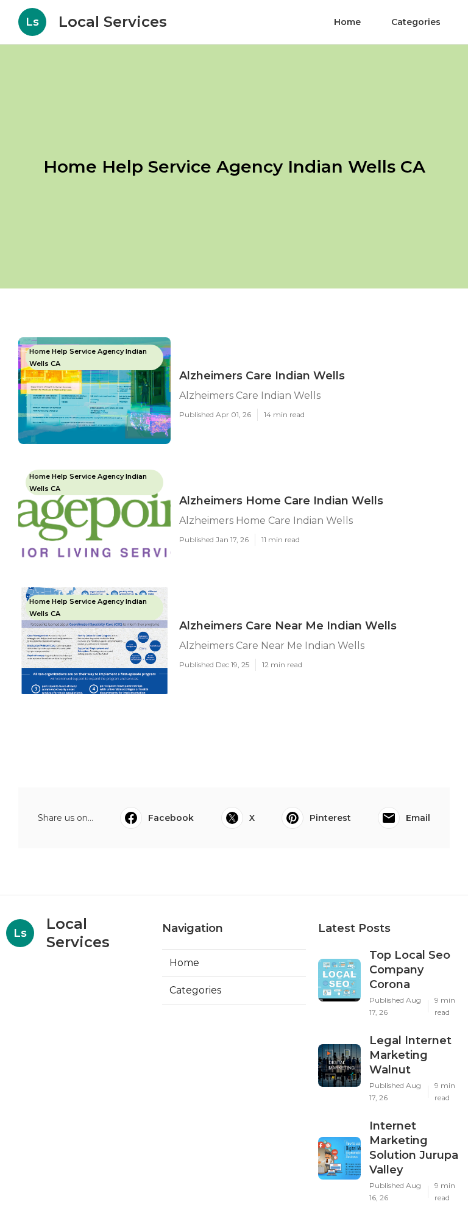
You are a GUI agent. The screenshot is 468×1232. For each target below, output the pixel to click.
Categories (416, 21)
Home (347, 21)
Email (418, 817)
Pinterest (330, 817)
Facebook (171, 817)
